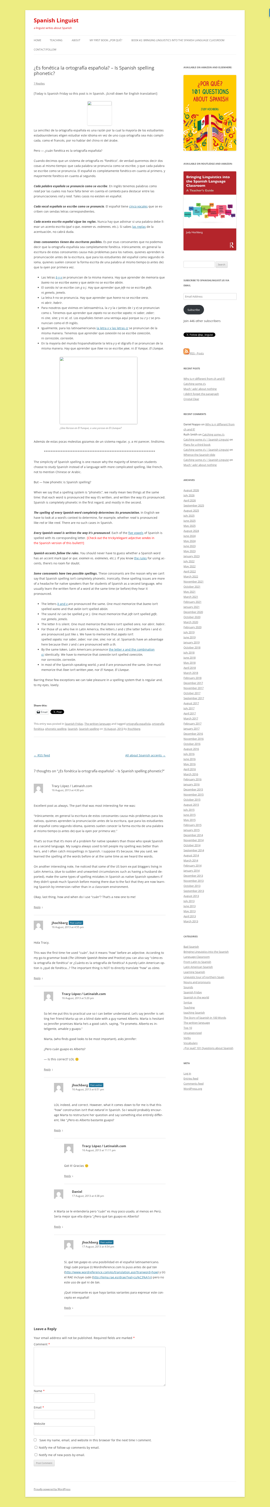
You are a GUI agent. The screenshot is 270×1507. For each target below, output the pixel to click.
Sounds (188, 987)
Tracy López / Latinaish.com (72, 786)
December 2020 (193, 612)
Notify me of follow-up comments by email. (69, 1448)
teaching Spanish (194, 1012)
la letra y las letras (112, 328)
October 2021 (192, 586)
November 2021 (194, 581)
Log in (187, 1073)
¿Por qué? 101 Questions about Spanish (208, 1048)
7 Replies (39, 83)
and (62, 604)
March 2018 (191, 673)
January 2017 (192, 728)
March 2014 (191, 860)
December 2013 (193, 876)
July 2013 (189, 901)
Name (39, 1391)
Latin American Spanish (198, 967)
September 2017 (194, 698)
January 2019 (192, 642)
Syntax (188, 1002)
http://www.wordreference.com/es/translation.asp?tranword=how (111, 1272)
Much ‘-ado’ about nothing (200, 389)
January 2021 (192, 607)
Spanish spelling (89, 729)
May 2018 (190, 663)
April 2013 (190, 916)
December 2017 (193, 683)
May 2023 (190, 551)
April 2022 (190, 571)
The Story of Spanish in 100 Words (205, 1018)
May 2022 (190, 566)
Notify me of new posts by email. (62, 1455)
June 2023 (190, 546)
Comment (42, 1344)
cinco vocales (138, 206)
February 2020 (192, 627)
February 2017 (192, 723)
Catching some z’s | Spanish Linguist (206, 439)
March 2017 (191, 718)
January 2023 (192, 556)
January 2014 (192, 870)
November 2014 (194, 840)
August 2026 (191, 490)
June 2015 (190, 815)
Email (39, 1407)
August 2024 (191, 531)
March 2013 (191, 921)
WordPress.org (193, 1089)
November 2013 (194, 881)
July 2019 (189, 632)
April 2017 (190, 713)
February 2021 (192, 602)
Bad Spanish (191, 947)
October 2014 (192, 845)
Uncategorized (193, 1033)
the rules (140, 558)
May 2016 (190, 764)
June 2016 (190, 759)
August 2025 (191, 510)
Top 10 (188, 1028)
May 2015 (190, 820)
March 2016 (191, 774)
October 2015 (192, 799)
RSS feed (42, 755)
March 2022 (191, 576)
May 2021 (190, 592)
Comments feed (194, 1083)
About (76, 40)
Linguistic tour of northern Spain (204, 977)
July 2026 (189, 495)
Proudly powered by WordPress (52, 1489)
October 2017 (192, 693)
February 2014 (192, 865)
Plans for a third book (197, 444)
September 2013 (194, 891)
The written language (97, 724)
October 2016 (192, 744)
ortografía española (138, 724)
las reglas (139, 227)
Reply (37, 907)
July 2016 (189, 754)
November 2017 (194, 688)
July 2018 (189, 652)
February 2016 (192, 779)
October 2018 (192, 647)
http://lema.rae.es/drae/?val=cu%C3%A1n (122, 1277)
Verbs (187, 1038)
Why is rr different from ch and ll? (204, 379)
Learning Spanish (194, 972)
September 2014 (194, 850)
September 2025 (194, 505)
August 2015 (191, 805)
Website (39, 1424)
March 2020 (191, 622)
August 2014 (191, 855)
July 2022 (189, 561)
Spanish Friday (74, 724)
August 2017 (191, 703)
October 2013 (192, 886)
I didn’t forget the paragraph (201, 394)
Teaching (56, 40)
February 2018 (192, 678)
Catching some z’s (195, 384)
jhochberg (134, 729)
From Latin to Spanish (197, 962)
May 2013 (190, 911)
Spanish (73, 729)
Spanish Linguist (56, 20)
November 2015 (194, 794)
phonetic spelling (55, 729)
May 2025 (190, 526)
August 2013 (191, 896)
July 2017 (189, 708)
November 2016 (194, 739)
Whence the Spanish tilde (199, 455)
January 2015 (192, 830)
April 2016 (190, 769)
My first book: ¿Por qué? (106, 40)
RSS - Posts (196, 353)
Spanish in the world (196, 997)
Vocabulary (191, 1043)
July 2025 (189, 515)
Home (37, 40)
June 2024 (190, 536)
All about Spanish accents (145, 755)
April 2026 (190, 500)
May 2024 (190, 541)
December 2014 (193, 835)
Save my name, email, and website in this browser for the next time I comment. (95, 1440)
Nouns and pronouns (197, 982)
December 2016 (193, 734)
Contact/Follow (45, 49)
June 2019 (190, 637)
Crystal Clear (191, 399)
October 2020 (192, 617)
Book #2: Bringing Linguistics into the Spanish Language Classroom (177, 40)
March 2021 (191, 597)
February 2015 (192, 825)
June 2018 (190, 657)
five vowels (135, 533)
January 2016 (192, 784)
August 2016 (191, 749)
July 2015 (189, 810)
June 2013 (190, 906)
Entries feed (191, 1078)
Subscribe (194, 310)
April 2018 (190, 668)
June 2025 (190, 521)
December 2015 (193, 789)
